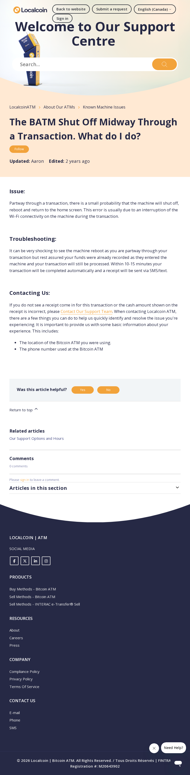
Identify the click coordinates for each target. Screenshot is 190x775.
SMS (13, 727)
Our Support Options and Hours (36, 438)
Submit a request (111, 8)
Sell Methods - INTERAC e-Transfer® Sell (44, 604)
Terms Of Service (24, 686)
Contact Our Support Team (86, 311)
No (108, 390)
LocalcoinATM (22, 107)
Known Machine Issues (104, 107)
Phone (14, 720)
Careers (16, 637)
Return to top (21, 409)
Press (14, 645)
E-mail (14, 712)
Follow (19, 149)
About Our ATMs (59, 107)
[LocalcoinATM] (30, 9)
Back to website (71, 8)
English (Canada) (153, 9)
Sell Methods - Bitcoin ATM (32, 596)
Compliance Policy (24, 671)
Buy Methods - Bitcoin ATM (32, 588)
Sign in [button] (62, 18)
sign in (24, 479)
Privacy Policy (21, 678)
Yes (82, 390)
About (14, 630)
